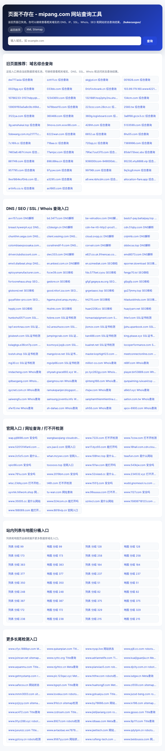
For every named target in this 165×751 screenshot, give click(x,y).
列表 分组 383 (16, 564)
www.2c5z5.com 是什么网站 (25, 456)
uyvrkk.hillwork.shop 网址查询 (25, 492)
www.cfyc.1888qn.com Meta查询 (25, 648)
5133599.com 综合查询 (138, 125)
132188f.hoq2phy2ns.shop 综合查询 (102, 97)
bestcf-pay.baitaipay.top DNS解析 (141, 218)
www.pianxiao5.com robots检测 (102, 666)
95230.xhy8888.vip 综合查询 (141, 161)
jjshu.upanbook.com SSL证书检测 (141, 326)
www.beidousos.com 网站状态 (141, 739)
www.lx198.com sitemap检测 (141, 703)
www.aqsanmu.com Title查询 (25, 666)
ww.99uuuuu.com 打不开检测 (102, 492)
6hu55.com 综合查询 (136, 134)
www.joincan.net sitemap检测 (25, 657)
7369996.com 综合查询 (138, 143)
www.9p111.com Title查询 (139, 721)
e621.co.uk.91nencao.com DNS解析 (102, 254)
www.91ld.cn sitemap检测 (62, 703)
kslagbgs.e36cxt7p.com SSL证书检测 (25, 344)
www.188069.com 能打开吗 (24, 510)
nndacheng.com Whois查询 (24, 372)
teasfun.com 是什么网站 (138, 456)
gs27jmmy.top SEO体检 (138, 290)
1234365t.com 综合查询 (61, 97)
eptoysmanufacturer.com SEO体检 (25, 272)
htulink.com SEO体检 (59, 308)
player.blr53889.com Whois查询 (141, 372)
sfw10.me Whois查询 (20, 408)
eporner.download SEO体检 (140, 263)
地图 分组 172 (55, 609)
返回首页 (15, 29)
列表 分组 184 (93, 564)
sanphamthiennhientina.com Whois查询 (102, 399)
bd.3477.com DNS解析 (60, 218)
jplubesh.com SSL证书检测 (24, 335)
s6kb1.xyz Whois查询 (136, 390)
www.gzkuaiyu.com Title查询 (102, 694)
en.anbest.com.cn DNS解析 (63, 263)
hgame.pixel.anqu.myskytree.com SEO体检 (64, 299)
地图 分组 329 (132, 609)
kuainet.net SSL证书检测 (100, 344)
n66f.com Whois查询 (136, 363)
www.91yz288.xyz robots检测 (25, 721)
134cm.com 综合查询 (136, 97)
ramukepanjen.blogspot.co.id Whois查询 (64, 390)
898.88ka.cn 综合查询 (60, 161)
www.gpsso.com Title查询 (139, 712)
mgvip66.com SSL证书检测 (63, 363)
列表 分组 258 (93, 555)
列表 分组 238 (16, 619)
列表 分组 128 (93, 546)
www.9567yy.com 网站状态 (63, 739)
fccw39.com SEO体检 (60, 272)
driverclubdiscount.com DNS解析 (25, 254)
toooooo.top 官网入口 (60, 465)
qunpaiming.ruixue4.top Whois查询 (141, 381)
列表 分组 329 (93, 609)
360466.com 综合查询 (60, 116)
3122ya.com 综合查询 (21, 116)
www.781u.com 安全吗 (21, 474)
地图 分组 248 (55, 591)
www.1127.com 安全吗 (137, 492)
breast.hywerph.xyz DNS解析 (25, 227)
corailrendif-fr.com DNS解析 (64, 245)
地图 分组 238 (55, 619)
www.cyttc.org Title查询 (61, 657)
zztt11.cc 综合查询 (57, 79)
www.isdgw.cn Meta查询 (138, 676)
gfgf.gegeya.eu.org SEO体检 (102, 281)
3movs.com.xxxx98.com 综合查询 (64, 125)
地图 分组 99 (54, 546)
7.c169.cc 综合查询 (19, 143)
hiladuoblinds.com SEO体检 (140, 299)
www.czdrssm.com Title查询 (64, 712)
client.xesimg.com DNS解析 (63, 236)
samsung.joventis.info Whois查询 (64, 399)
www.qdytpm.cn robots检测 (141, 730)
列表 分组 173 (16, 555)
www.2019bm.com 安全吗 (62, 474)
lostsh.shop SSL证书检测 (23, 353)
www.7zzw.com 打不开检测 (140, 437)
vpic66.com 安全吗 (19, 465)
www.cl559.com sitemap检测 (141, 685)
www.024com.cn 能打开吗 (62, 501)
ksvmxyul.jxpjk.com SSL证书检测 (64, 344)
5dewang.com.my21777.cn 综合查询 (25, 134)
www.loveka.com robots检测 (64, 694)
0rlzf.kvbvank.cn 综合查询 (100, 88)
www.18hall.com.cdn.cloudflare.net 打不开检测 (141, 447)
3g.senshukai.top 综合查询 (24, 125)
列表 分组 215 (93, 619)
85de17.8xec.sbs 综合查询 (139, 152)
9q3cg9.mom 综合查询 (137, 170)
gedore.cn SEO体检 (58, 281)
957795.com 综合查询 (21, 170)
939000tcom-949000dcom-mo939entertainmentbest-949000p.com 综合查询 (102, 161)
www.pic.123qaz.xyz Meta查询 (64, 676)
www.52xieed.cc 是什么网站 (102, 474)
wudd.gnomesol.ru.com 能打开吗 (141, 483)
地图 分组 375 (132, 600)
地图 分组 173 (55, 555)
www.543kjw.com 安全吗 (139, 465)
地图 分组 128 (132, 546)
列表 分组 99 (16, 546)
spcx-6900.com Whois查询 (140, 408)
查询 (150, 41)
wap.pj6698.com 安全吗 (22, 437)
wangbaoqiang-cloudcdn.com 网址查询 (64, 437)
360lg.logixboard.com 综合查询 (102, 116)
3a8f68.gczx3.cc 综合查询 (140, 116)
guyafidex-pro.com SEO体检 (25, 299)
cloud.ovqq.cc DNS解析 (99, 236)
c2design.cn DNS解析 (60, 227)
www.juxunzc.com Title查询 (25, 730)
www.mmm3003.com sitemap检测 (25, 694)
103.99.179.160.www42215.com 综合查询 (141, 88)
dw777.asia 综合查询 (20, 79)
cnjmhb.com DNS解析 (137, 236)
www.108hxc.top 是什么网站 (102, 456)
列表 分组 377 (16, 573)
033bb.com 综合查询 (59, 88)
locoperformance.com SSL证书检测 (141, 344)
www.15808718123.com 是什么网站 (141, 501)
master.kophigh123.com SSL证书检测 (102, 353)
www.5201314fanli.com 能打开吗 (25, 447)
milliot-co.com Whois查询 (100, 363)
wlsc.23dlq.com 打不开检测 (24, 483)
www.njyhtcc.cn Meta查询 (62, 666)
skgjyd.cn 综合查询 (96, 79)
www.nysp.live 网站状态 (99, 648)
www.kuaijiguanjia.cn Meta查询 (141, 657)
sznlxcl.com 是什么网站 (99, 501)
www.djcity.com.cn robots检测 (141, 666)
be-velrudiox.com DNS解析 (101, 218)
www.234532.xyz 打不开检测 (141, 474)
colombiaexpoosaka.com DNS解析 (25, 245)
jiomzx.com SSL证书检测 (100, 326)
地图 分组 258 (132, 555)
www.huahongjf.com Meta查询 (102, 685)
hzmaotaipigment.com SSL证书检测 (102, 317)
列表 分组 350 (16, 582)
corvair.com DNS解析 (98, 245)
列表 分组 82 (93, 591)
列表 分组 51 (92, 582)
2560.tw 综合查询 (134, 107)
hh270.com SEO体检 (97, 299)
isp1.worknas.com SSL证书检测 (25, 326)
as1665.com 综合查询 (60, 188)
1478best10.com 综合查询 (62, 107)
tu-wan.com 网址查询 (60, 492)
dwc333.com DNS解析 (60, 254)
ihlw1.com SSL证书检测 (137, 317)
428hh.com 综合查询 (97, 125)
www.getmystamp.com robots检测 (25, 676)
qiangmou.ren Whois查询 (62, 381)
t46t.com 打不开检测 (59, 483)
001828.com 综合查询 (137, 79)
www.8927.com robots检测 (63, 721)
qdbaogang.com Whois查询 (25, 381)
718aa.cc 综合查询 (58, 143)
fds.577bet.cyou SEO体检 (100, 272)
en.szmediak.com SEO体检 (101, 263)
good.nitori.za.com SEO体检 (64, 290)
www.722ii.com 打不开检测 (101, 437)
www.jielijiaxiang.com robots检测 (102, 712)
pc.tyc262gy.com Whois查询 (102, 372)
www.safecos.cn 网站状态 (23, 685)
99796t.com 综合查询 (98, 170)
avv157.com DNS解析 (21, 218)
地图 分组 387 (55, 600)
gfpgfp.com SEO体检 (136, 281)
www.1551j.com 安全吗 (99, 483)
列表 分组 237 (93, 573)
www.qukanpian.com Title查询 (64, 648)
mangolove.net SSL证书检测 (64, 353)
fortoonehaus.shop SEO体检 (25, 281)
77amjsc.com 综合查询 (60, 152)
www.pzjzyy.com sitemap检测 (25, 703)
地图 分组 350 (55, 582)
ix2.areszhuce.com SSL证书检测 (64, 326)
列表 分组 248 (16, 591)
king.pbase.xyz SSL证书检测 (141, 335)
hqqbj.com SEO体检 (20, 308)
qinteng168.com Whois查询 (101, 381)
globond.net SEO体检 (21, 290)
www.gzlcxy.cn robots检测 (24, 739)
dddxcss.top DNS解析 (137, 245)
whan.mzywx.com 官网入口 (63, 456)
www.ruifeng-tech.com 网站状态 (102, 739)
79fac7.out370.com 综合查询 (102, 152)
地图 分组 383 (55, 564)
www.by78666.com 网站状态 (102, 703)
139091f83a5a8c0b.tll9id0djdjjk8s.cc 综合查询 (25, 107)
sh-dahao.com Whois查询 (62, 408)
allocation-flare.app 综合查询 (141, 179)
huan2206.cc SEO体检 (98, 308)
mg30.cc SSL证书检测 (21, 363)
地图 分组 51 (131, 582)
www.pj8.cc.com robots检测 (141, 648)
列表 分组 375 (93, 600)
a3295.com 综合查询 (59, 179)
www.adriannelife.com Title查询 (102, 657)
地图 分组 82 (131, 591)
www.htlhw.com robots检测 (102, 676)
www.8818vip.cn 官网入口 (62, 510)
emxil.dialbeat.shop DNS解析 (25, 263)
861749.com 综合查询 (21, 161)
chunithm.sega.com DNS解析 (25, 236)
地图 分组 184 (132, 564)
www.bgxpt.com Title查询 (62, 685)
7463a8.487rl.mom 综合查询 (25, 152)
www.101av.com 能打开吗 (100, 465)
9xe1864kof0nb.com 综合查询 (25, 179)
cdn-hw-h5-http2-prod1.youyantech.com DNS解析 (102, 227)
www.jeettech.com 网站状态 (102, 730)
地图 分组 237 (132, 573)
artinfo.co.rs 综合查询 (21, 188)
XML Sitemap (35, 29)
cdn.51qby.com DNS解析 (139, 227)
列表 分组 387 (16, 600)
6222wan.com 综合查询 (61, 134)
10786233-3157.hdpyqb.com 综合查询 (25, 97)
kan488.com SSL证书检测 (100, 335)
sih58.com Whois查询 (98, 408)
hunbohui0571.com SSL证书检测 (25, 317)
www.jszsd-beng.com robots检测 (141, 694)
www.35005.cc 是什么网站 (24, 501)
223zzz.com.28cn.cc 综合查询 (102, 107)
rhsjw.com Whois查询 (98, 390)
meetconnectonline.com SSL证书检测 (141, 353)
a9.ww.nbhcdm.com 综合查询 (102, 179)
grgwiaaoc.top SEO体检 (99, 290)
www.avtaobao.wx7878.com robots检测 (64, 730)
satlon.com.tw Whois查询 (139, 399)
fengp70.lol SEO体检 (136, 272)
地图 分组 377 (55, 573)
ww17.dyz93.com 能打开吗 (101, 447)
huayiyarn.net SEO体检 (137, 308)
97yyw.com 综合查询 (59, 170)
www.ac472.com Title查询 (24, 712)
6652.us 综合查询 (95, 134)
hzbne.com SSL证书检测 (61, 317)
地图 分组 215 (132, 619)
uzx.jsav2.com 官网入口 (61, 447)
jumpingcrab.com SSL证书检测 (64, 335)
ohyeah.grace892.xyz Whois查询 (64, 372)
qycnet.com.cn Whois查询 (24, 390)
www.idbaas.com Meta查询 (101, 721)
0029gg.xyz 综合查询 (21, 88)
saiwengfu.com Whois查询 (24, 399)
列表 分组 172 (16, 609)
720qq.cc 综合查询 (96, 143)
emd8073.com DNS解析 (138, 254)
